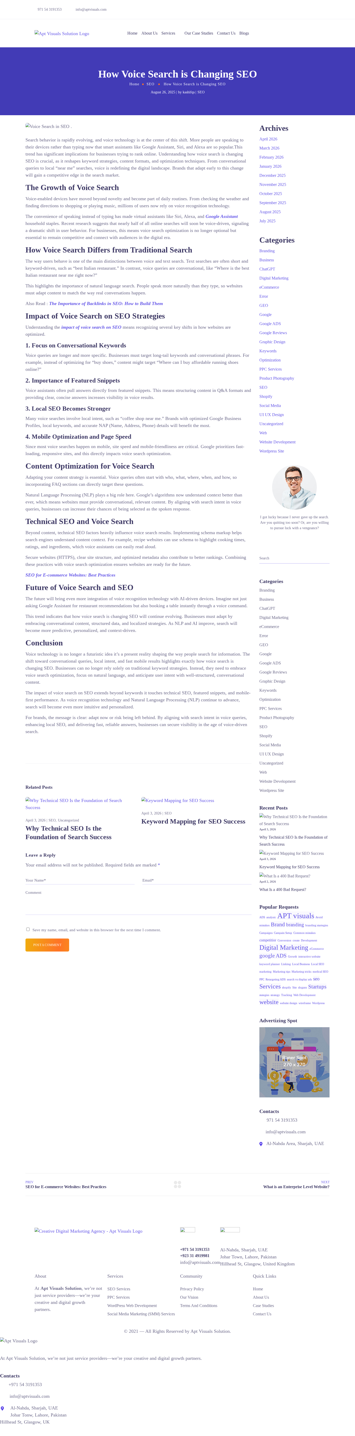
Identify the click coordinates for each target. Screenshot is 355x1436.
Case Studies (263, 1305)
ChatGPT (267, 269)
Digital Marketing (273, 278)
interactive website (309, 956)
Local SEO (317, 964)
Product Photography (276, 378)
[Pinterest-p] (53, 1321)
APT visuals (295, 915)
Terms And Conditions (198, 1305)
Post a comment (47, 945)
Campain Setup (283, 933)
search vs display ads (299, 979)
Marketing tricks (301, 971)
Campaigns (266, 933)
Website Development (277, 442)
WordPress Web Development (132, 1305)
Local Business (301, 964)
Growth (292, 956)
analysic (271, 917)
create (296, 940)
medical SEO (320, 971)
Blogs (244, 33)
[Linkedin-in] (298, 10)
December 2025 (272, 175)
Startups (317, 987)
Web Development (304, 995)
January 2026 (270, 166)
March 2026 (269, 148)
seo (316, 978)
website (269, 1002)
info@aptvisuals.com (91, 9)
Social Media (270, 405)
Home (132, 33)
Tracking (286, 995)
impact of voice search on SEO (91, 327)
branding (295, 924)
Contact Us (226, 33)
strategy (275, 995)
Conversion (284, 940)
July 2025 (267, 221)
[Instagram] (316, 10)
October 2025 (270, 193)
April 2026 (268, 139)
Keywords (268, 351)
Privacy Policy (192, 1289)
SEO (150, 84)
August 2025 (270, 212)
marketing (265, 971)
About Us (149, 33)
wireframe (305, 1003)
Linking (286, 964)
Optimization (270, 360)
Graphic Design (272, 342)
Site (294, 987)
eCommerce (269, 287)
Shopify (265, 396)
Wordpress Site (271, 451)
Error (263, 296)
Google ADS (270, 323)
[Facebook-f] (280, 10)
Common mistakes (304, 933)
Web (263, 433)
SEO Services (118, 1289)
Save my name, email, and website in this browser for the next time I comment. (96, 930)
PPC (261, 979)
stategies (264, 995)
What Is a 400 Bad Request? (282, 889)
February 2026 (271, 157)
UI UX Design (271, 414)
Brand (278, 924)
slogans (302, 987)
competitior (267, 940)
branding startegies (316, 925)
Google (265, 314)
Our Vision (189, 1297)
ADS (262, 917)
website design (288, 1003)
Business (266, 260)
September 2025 (272, 202)
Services (168, 33)
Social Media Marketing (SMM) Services (141, 1314)
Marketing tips (281, 971)
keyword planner (269, 964)
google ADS (273, 956)
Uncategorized (68, 820)
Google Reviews (273, 333)
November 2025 (272, 184)
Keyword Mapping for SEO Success (193, 821)
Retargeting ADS (276, 979)
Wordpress (318, 1003)
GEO (263, 305)
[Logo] (62, 33)
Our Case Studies (199, 33)
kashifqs (189, 92)
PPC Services (270, 369)
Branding (267, 251)
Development (309, 940)
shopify (286, 987)
